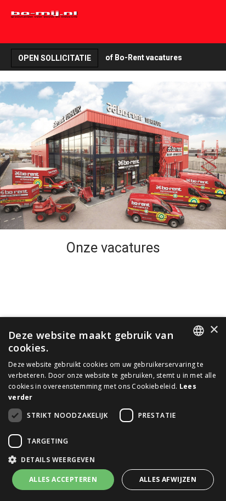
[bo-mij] (92, 14)
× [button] (214, 330)
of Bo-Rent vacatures (143, 57)
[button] (113, 459)
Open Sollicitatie (54, 58)
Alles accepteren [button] (63, 479)
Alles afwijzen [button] (168, 479)
